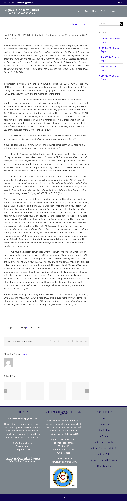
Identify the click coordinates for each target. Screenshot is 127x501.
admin (8, 328)
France (105, 436)
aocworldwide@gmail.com (24, 3)
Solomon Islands (105, 442)
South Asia (105, 454)
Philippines (104, 430)
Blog (27, 328)
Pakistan (105, 424)
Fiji (104, 418)
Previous (76, 24)
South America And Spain (105, 448)
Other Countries (104, 466)
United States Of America (105, 460)
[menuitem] (120, 2)
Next (85, 24)
